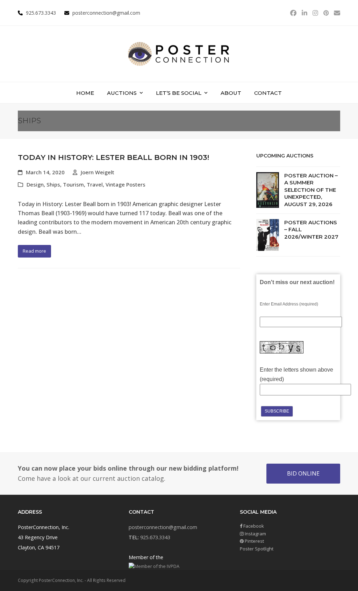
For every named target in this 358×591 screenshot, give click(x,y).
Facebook (253, 526)
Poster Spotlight (256, 549)
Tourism (73, 184)
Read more (34, 251)
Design (35, 184)
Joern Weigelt (97, 172)
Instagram (255, 533)
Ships (53, 184)
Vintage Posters (125, 184)
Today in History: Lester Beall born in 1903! (113, 157)
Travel (95, 184)
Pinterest (254, 541)
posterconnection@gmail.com (106, 12)
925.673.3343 (155, 537)
